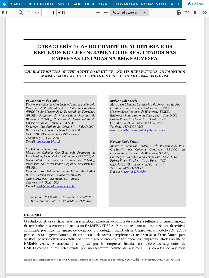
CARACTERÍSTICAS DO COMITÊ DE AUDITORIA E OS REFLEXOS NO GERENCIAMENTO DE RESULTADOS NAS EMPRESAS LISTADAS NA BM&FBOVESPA (110, 4)
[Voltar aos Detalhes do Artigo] (4, 4)
